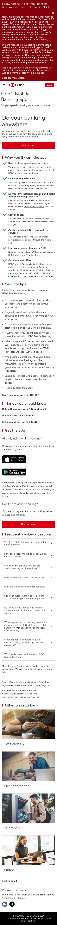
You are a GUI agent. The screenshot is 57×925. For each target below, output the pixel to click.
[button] (28, 543)
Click (4, 77)
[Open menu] (4, 85)
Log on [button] (49, 85)
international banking (34, 206)
